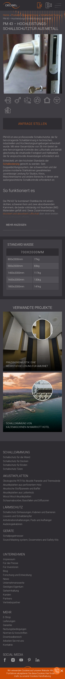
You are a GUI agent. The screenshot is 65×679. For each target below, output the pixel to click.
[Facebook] (5, 660)
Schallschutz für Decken (15, 461)
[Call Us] (56, 670)
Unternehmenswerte (13, 582)
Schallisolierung (11, 163)
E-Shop (7, 617)
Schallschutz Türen (13, 468)
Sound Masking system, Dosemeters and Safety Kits (30, 539)
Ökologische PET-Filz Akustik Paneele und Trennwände (31, 480)
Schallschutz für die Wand (16, 457)
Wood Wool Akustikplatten (17, 496)
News (6, 579)
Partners (7, 598)
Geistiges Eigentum (13, 586)
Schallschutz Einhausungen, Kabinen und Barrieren (29, 512)
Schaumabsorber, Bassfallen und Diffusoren (26, 500)
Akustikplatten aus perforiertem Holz (22, 484)
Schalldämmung (16, 452)
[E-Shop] (40, 5)
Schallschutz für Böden (15, 465)
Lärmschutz (13, 507)
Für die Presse (10, 563)
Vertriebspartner (11, 602)
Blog (5, 571)
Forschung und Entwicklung (17, 575)
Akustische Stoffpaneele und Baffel (21, 488)
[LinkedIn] (37, 660)
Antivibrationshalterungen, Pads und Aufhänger (27, 520)
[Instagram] (13, 660)
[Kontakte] (49, 5)
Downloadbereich (12, 636)
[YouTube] (21, 660)
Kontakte (8, 644)
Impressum (9, 559)
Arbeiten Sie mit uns (13, 640)
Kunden (7, 594)
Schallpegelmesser (13, 535)
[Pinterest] (29, 660)
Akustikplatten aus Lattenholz (18, 492)
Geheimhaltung (11, 590)
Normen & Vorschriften (15, 632)
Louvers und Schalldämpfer (17, 516)
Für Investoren (10, 567)
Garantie (7, 625)
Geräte (8, 531)
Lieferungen (9, 621)
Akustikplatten (15, 476)
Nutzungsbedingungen (14, 629)
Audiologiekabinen (12, 524)
